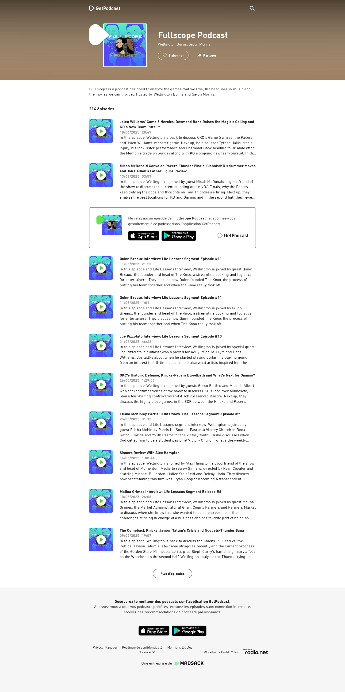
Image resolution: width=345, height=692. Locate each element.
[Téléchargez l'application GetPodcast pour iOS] (143, 236)
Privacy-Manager (105, 647)
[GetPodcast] (101, 8)
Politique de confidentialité (142, 647)
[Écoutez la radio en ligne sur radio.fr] (255, 651)
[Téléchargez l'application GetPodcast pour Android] (178, 236)
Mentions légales (180, 647)
